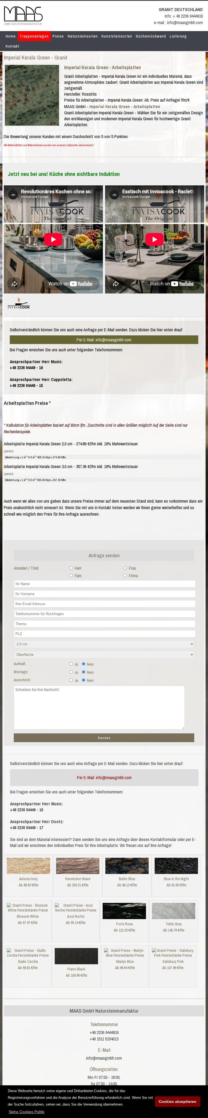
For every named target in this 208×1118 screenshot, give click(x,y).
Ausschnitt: (22, 680)
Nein (90, 664)
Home (11, 36)
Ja (76, 664)
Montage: (21, 671)
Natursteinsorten (83, 36)
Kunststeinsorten (117, 36)
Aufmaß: (20, 663)
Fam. (78, 576)
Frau (132, 568)
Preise (58, 36)
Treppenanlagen (34, 36)
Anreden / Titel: (26, 568)
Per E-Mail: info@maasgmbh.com (104, 340)
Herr (78, 568)
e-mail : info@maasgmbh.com (178, 22)
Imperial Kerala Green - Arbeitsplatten (102, 67)
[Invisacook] (19, 311)
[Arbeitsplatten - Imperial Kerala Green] (32, 124)
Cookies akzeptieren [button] (177, 1101)
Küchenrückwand (151, 36)
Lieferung (178, 36)
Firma (133, 576)
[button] (26, 1112)
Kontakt (12, 46)
